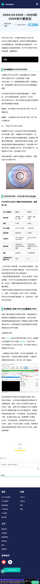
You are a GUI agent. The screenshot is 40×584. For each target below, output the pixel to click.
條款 (3, 545)
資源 (21, 505)
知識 (31, 25)
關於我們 (4, 529)
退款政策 (4, 541)
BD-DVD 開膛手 (6, 497)
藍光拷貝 (4, 517)
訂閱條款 (4, 533)
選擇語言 (4, 549)
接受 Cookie (35, 582)
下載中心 (22, 497)
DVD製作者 (5, 509)
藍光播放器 (5, 505)
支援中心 (22, 501)
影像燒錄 (22, 341)
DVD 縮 (8, 338)
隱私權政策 (5, 537)
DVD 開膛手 (5, 501)
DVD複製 (4, 513)
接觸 (21, 509)
